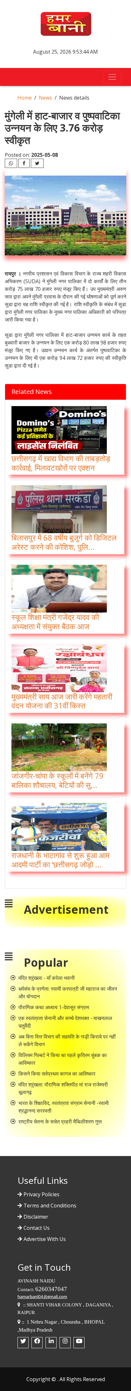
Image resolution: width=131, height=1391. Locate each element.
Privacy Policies (41, 1194)
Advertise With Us (45, 1239)
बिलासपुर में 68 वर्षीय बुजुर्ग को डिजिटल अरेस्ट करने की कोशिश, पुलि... (64, 542)
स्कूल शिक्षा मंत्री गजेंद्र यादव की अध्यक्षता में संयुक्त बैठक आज (55, 621)
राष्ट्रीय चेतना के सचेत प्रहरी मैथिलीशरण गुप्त (60, 1121)
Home (24, 97)
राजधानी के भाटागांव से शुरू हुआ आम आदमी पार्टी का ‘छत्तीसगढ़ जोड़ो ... (60, 860)
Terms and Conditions (50, 1205)
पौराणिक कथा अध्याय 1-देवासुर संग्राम (53, 1007)
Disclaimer (36, 1216)
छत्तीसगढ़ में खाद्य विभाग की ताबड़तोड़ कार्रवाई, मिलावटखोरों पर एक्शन (60, 463)
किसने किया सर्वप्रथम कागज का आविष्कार (56, 1073)
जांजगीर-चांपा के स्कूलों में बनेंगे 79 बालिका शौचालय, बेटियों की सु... (57, 780)
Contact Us (37, 1227)
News (45, 97)
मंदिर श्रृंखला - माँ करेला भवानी (46, 977)
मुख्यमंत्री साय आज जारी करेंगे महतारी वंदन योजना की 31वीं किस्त (61, 701)
